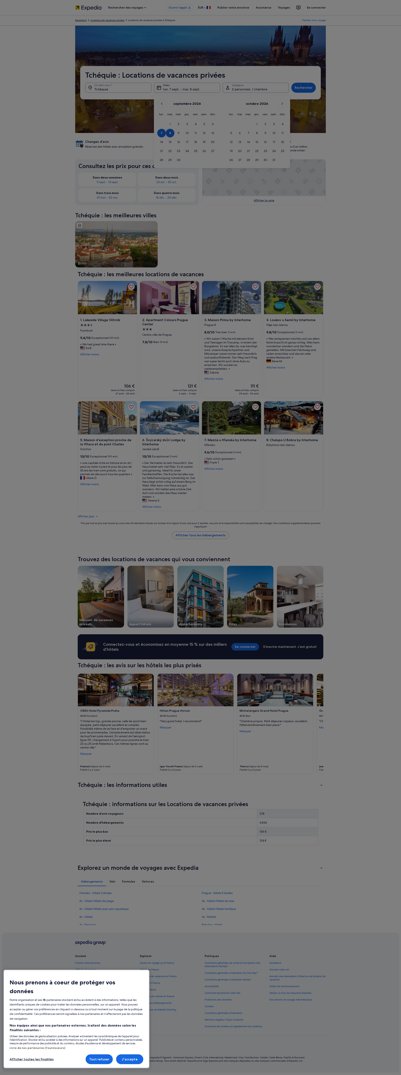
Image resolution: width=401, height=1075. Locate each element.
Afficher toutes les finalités (32, 1059)
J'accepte (129, 1059)
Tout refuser (99, 1059)
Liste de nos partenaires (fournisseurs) (37, 1048)
